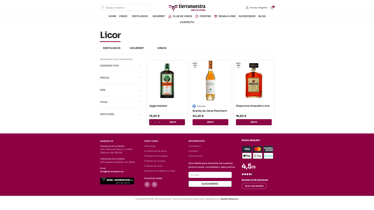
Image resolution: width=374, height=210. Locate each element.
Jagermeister (158, 105)
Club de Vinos (195, 156)
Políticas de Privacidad (155, 156)
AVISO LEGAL (151, 141)
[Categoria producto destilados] (112, 48)
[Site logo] (187, 7)
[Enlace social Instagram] (154, 184)
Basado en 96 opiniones (255, 179)
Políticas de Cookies (155, 161)
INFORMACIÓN (196, 141)
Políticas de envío (153, 166)
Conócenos (194, 146)
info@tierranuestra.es (112, 171)
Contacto (193, 151)
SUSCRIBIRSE (210, 183)
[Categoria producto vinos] (162, 48)
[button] (167, 122)
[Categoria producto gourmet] (137, 48)
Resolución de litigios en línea (159, 171)
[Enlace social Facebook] (147, 184)
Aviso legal (149, 146)
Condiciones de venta (155, 151)
